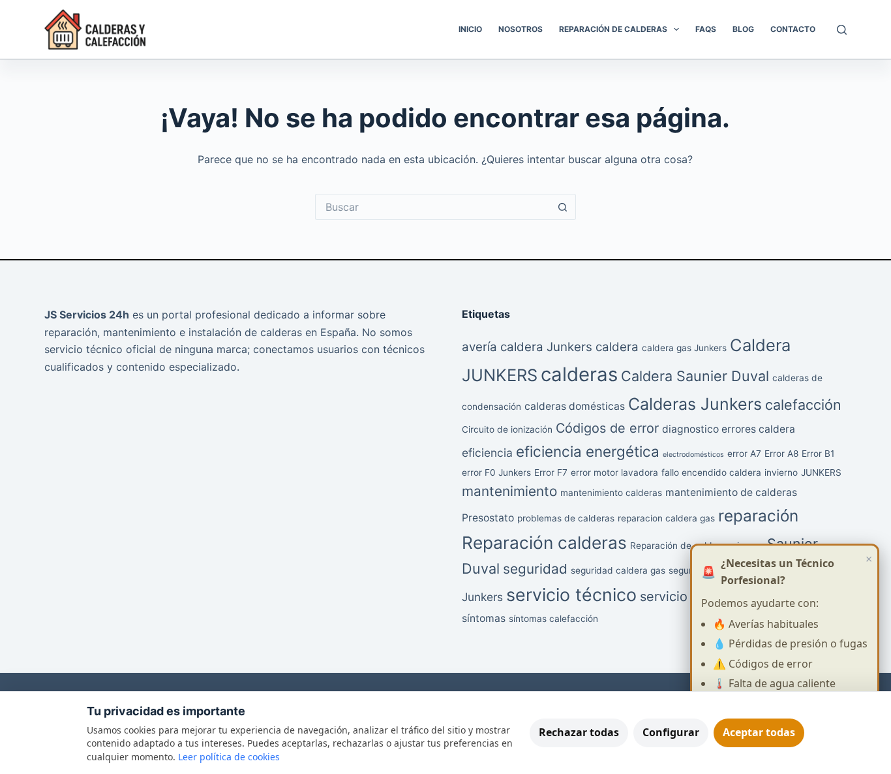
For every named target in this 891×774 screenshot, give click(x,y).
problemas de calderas (565, 518)
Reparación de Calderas (613, 29)
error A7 (744, 453)
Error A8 (781, 453)
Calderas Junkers (695, 404)
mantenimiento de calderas (731, 492)
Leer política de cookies (229, 757)
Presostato (488, 518)
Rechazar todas (579, 732)
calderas (579, 374)
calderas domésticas (574, 406)
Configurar (670, 732)
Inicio (470, 29)
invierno (781, 472)
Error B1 (818, 453)
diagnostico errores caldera (728, 429)
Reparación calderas (544, 543)
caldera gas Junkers (684, 348)
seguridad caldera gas (618, 570)
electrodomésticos (693, 454)
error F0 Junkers (496, 472)
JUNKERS (821, 472)
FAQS (705, 29)
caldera (617, 346)
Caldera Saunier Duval (695, 375)
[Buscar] (842, 30)
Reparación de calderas (680, 545)
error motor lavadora (614, 472)
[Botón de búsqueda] (563, 207)
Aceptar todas (759, 732)
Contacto (792, 29)
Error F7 (550, 472)
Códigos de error (607, 428)
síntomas (484, 618)
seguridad (535, 569)
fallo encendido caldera (711, 472)
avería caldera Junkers (527, 346)
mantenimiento (509, 491)
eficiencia (487, 452)
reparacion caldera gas (666, 518)
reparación (758, 515)
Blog (743, 29)
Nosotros (520, 29)
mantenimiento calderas (611, 493)
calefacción (803, 404)
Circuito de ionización (507, 429)
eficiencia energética (587, 451)
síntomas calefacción (553, 618)
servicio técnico (571, 594)
